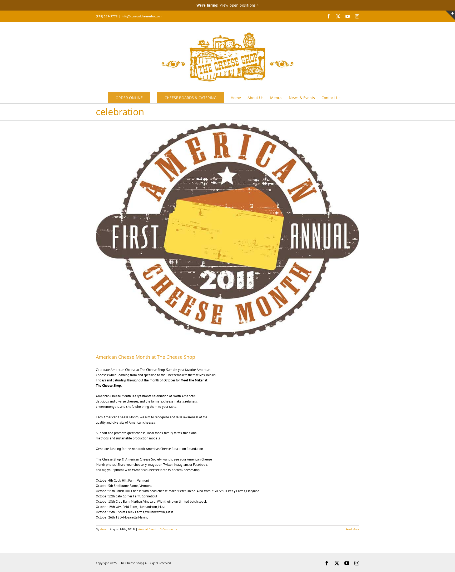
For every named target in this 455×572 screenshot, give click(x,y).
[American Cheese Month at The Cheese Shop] (227, 234)
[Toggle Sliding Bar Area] (450, 15)
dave (103, 529)
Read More (352, 529)
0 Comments (168, 529)
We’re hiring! (227, 5)
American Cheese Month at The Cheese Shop (145, 357)
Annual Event (147, 529)
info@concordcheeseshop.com (142, 16)
